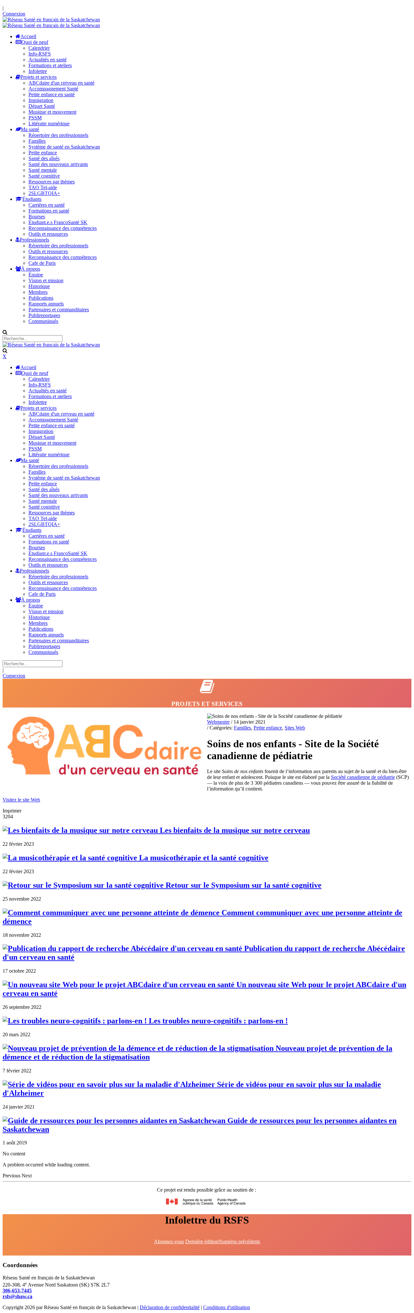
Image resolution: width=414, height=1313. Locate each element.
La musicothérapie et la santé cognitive (202, 857)
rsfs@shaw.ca (17, 1296)
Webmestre (218, 722)
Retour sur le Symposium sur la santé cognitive (242, 885)
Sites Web (295, 727)
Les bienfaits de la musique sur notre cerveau (234, 830)
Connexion (14, 13)
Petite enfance (268, 727)
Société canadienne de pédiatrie (363, 777)
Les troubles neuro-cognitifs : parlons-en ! (217, 1021)
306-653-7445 (17, 1290)
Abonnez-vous (169, 1241)
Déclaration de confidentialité (170, 1307)
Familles (242, 727)
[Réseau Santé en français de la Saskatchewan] (51, 19)
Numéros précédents (239, 1241)
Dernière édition (201, 1241)
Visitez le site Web (21, 799)
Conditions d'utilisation (226, 1307)
